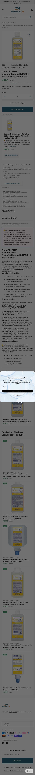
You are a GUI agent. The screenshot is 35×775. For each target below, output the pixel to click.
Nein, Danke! (16, 395)
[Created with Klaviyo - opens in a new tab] (16, 403)
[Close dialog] (33, 373)
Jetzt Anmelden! (16, 391)
